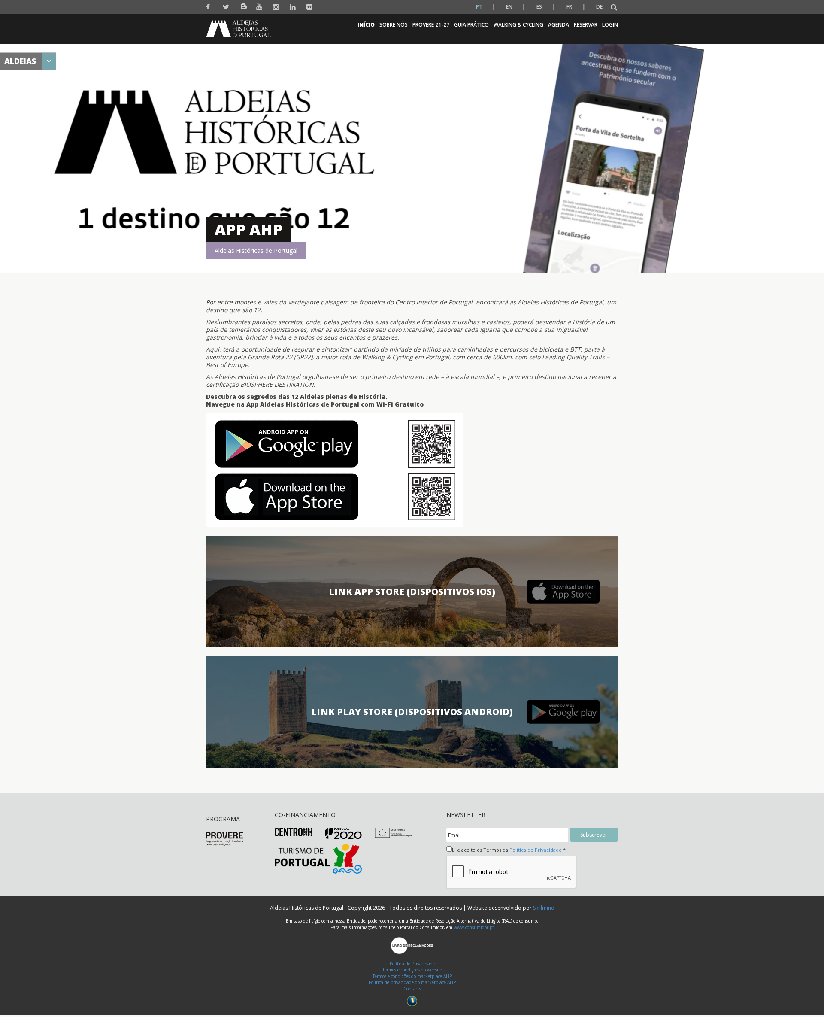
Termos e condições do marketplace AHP (412, 976)
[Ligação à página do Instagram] (276, 7)
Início (366, 24)
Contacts (412, 989)
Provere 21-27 (430, 24)
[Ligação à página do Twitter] (226, 7)
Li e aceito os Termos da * (509, 850)
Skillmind (543, 907)
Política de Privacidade (535, 850)
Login (610, 24)
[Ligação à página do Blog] (242, 4)
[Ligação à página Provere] (224, 838)
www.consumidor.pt (474, 927)
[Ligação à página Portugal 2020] (343, 833)
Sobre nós (393, 24)
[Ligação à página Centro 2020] (293, 831)
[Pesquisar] (614, 7)
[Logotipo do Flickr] (309, 7)
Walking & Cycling (518, 24)
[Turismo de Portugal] (318, 858)
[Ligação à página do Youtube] (259, 7)
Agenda (558, 24)
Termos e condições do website (412, 970)
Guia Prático (471, 24)
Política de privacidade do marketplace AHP (412, 982)
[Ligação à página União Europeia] (393, 832)
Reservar (585, 24)
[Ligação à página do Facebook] (209, 7)
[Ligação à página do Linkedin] (293, 7)
